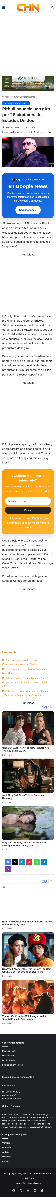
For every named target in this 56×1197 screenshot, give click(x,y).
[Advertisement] (28, 44)
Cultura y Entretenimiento (23, 97)
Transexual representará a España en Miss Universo (24, 671)
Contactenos (8, 1060)
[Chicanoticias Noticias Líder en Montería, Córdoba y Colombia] (28, 7)
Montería (6, 1147)
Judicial (5, 1152)
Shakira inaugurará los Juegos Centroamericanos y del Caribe (20, 662)
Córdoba (6, 1143)
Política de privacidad (12, 1065)
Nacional (6, 1156)
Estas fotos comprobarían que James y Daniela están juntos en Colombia (25, 693)
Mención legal (9, 1051)
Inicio (6, 97)
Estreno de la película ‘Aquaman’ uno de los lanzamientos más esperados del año (24, 682)
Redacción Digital (11, 127)
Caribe (5, 1161)
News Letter (8, 1055)
